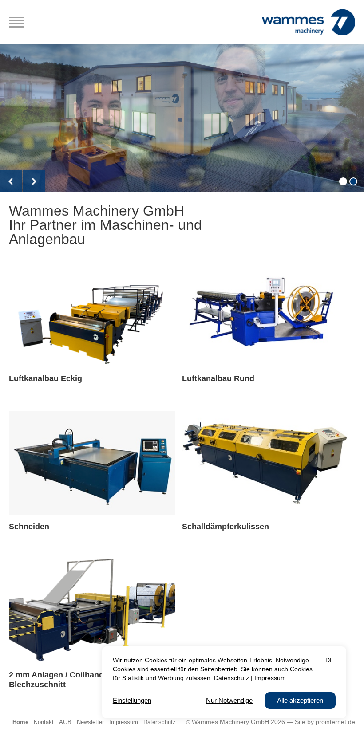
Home (20, 722)
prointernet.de (335, 721)
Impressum (123, 722)
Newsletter (90, 722)
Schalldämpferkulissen (225, 526)
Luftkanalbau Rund (218, 378)
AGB (65, 722)
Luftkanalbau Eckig (45, 378)
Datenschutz (159, 722)
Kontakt (44, 722)
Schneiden (29, 526)
